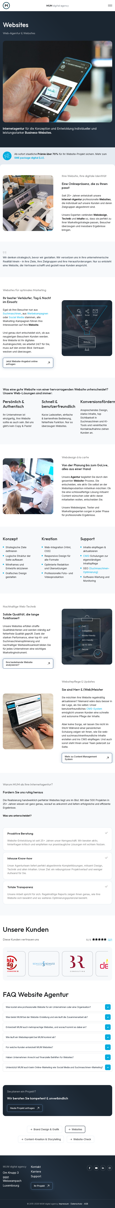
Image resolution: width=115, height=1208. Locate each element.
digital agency (57, 5)
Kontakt (36, 1167)
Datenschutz (76, 1204)
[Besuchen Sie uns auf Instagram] (109, 1168)
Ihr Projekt (39, 1185)
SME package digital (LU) (29, 157)
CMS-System (94, 708)
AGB (86, 1204)
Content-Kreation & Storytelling (43, 1139)
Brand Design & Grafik (46, 1129)
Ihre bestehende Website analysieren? (19, 663)
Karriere (36, 1171)
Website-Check (82, 1139)
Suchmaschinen (12, 313)
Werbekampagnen (37, 313)
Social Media (16, 317)
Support (36, 1176)
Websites (77, 1129)
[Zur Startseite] (6, 5)
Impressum (64, 1204)
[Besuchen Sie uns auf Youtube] (96, 1168)
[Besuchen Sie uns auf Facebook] (89, 1168)
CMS (86, 555)
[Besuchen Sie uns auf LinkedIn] (103, 1168)
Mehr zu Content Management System (81, 758)
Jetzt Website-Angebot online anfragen (22, 362)
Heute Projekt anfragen (22, 1108)
